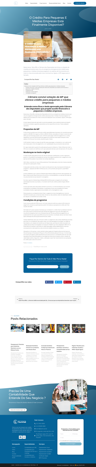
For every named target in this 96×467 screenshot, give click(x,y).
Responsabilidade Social (55, 3)
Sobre (26, 3)
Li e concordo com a (70, 440)
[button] (58, 79)
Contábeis (29, 242)
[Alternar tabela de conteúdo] (69, 84)
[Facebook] (20, 437)
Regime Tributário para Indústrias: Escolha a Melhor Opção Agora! (78, 347)
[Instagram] (24, 437)
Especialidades (33, 3)
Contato (69, 3)
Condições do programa (31, 93)
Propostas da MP (29, 90)
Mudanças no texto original (32, 91)
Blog (64, 3)
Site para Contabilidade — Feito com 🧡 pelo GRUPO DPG (71, 465)
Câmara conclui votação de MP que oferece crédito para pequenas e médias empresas (44, 86)
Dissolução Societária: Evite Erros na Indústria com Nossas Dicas (32, 347)
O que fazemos (43, 3)
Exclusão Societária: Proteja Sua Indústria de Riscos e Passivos (47, 347)
